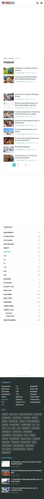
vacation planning (19, 449)
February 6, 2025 (30, 143)
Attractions (9, 236)
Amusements (9, 232)
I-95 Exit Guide (20, 73)
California (38, 414)
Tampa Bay (6, 442)
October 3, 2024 (30, 160)
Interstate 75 (17, 431)
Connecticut (6, 417)
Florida (22, 421)
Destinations (9, 244)
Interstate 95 (6, 435)
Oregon (32, 435)
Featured (17, 58)
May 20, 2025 (29, 99)
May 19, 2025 (29, 108)
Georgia (5, 424)
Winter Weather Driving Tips (22, 147)
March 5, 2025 (30, 125)
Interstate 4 (25, 428)
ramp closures (26, 438)
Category (11, 58)
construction (17, 417)
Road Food (8, 290)
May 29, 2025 (29, 81)
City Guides (8, 240)
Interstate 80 (28, 431)
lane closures (17, 435)
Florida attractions (33, 421)
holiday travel (26, 424)
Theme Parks (9, 306)
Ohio (26, 435)
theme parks (26, 442)
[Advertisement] (22, 30)
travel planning (18, 445)
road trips (36, 438)
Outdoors (8, 283)
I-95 (5, 275)
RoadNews (7, 302)
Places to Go (9, 286)
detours (34, 417)
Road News (8, 294)
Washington (6, 452)
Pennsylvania (14, 438)
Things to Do (9, 310)
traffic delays (7, 445)
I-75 (5, 267)
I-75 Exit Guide (20, 134)
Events (6, 248)
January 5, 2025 (30, 149)
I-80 (5, 271)
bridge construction (25, 414)
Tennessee (15, 442)
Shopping (9, 313)
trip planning (7, 449)
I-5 (4, 263)
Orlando (5, 438)
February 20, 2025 (31, 134)
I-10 (5, 256)
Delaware (27, 417)
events (5, 421)
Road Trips (8, 298)
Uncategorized (10, 320)
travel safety (29, 445)
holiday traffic (14, 424)
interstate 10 (6, 431)
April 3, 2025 (29, 116)
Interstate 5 (35, 428)
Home (5, 58)
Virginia (29, 449)
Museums (7, 279)
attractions (13, 414)
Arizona (5, 414)
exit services (13, 421)
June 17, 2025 (29, 73)
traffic (34, 442)
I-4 (4, 259)
